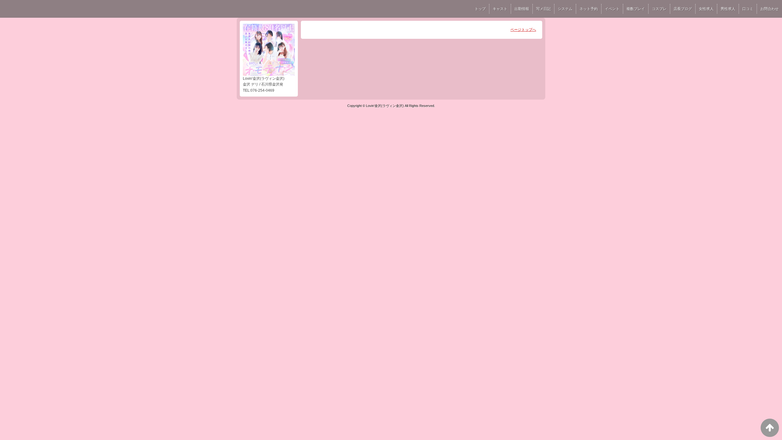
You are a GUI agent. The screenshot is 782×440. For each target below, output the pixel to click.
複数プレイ (636, 9)
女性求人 (706, 9)
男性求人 (728, 9)
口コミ (747, 9)
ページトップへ (523, 30)
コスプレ (659, 9)
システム (565, 9)
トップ (480, 9)
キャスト (500, 9)
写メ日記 (543, 9)
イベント (612, 9)
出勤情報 (521, 9)
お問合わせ (769, 9)
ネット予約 (588, 9)
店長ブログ (683, 9)
